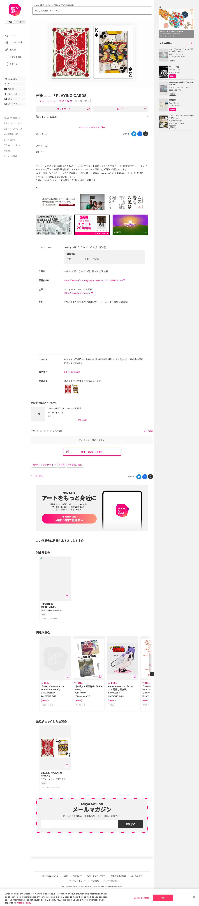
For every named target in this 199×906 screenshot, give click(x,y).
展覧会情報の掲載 (11, 134)
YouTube (12, 89)
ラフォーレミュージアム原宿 (54, 101)
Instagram (12, 79)
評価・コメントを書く (92, 451)
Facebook (12, 94)
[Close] (194, 897)
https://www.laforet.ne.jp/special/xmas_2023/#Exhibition (93, 280)
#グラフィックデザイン (44, 464)
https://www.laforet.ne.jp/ (77, 293)
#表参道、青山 (75, 464)
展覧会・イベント (45, 5)
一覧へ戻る (38, 476)
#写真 (62, 464)
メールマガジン (14, 104)
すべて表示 (148, 431)
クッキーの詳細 (10, 156)
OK (162, 898)
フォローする (82, 100)
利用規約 (7, 150)
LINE (10, 99)
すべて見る (190, 43)
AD (37, 187)
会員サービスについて (13, 123)
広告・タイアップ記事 (13, 129)
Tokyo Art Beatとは (12, 118)
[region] (99, 897)
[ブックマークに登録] (67, 596)
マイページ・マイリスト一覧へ (92, 127)
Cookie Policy (24, 902)
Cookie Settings (141, 898)
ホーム (35, 5)
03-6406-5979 (72, 372)
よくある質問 (9, 139)
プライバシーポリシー (13, 145)
